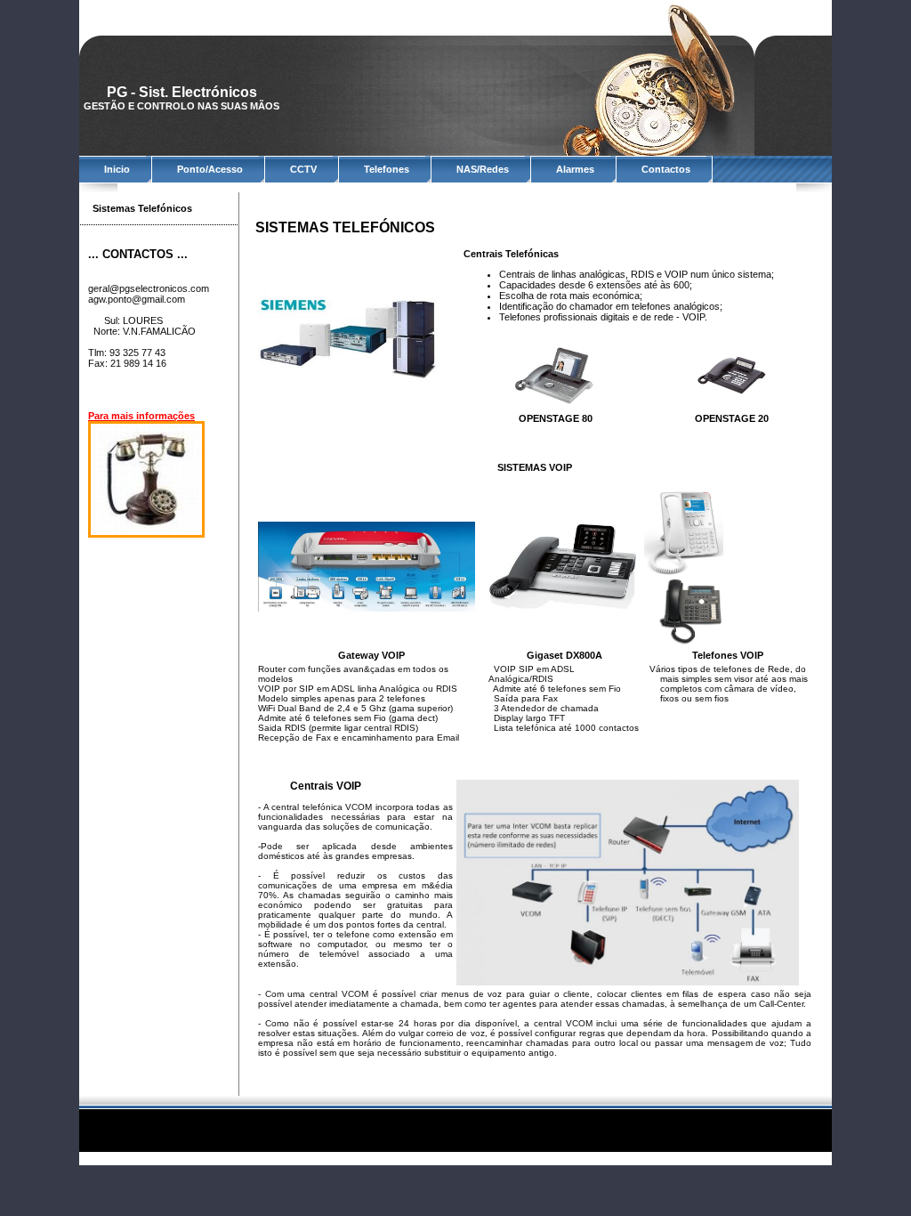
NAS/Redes (482, 169)
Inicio (117, 169)
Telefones (386, 169)
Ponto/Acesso (210, 169)
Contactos (665, 169)
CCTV (303, 169)
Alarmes (575, 169)
